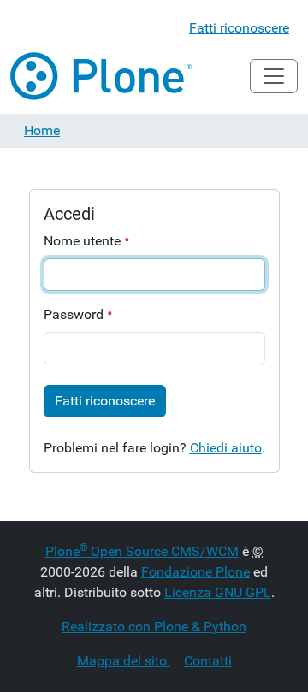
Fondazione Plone (195, 572)
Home (42, 130)
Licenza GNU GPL (217, 592)
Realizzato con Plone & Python (154, 626)
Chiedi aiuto (226, 448)
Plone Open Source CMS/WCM (142, 551)
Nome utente (84, 241)
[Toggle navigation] (274, 76)
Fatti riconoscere (239, 28)
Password (75, 314)
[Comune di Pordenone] (102, 76)
